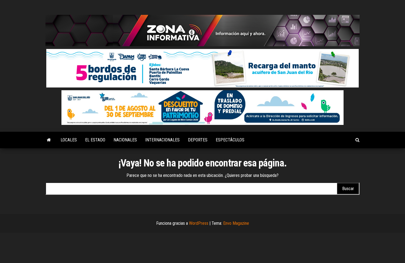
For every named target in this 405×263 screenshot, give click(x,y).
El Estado (95, 140)
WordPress (198, 223)
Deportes (197, 140)
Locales (69, 140)
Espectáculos (230, 140)
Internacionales (162, 140)
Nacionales (125, 140)
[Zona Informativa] (48, 140)
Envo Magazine (236, 223)
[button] (202, 68)
